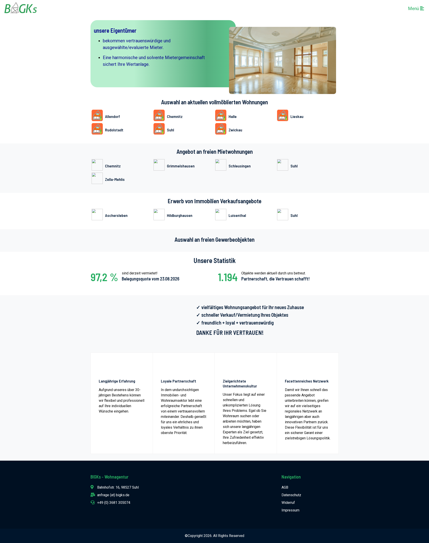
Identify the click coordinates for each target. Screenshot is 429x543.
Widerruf (288, 502)
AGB (285, 487)
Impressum (290, 510)
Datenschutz (291, 495)
